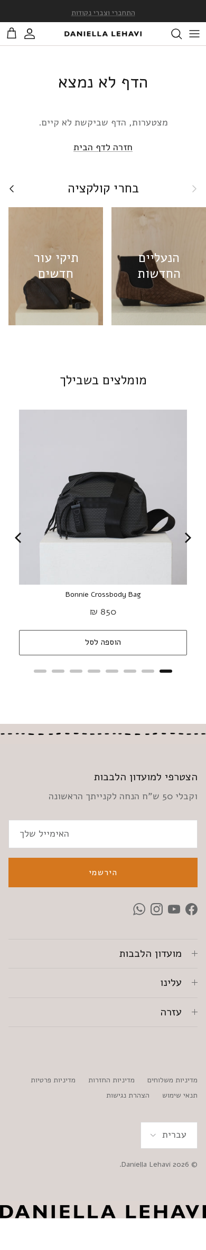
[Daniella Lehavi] (103, 34)
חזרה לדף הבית (103, 147)
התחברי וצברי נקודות (103, 11)
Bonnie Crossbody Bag (103, 594)
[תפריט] (194, 33)
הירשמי (103, 872)
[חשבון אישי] (34, 33)
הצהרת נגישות (127, 1095)
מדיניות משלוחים (172, 1080)
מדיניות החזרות (111, 1080)
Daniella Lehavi (146, 1164)
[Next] (187, 537)
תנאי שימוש (180, 1095)
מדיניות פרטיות (53, 1080)
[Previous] (19, 537)
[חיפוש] (171, 33)
